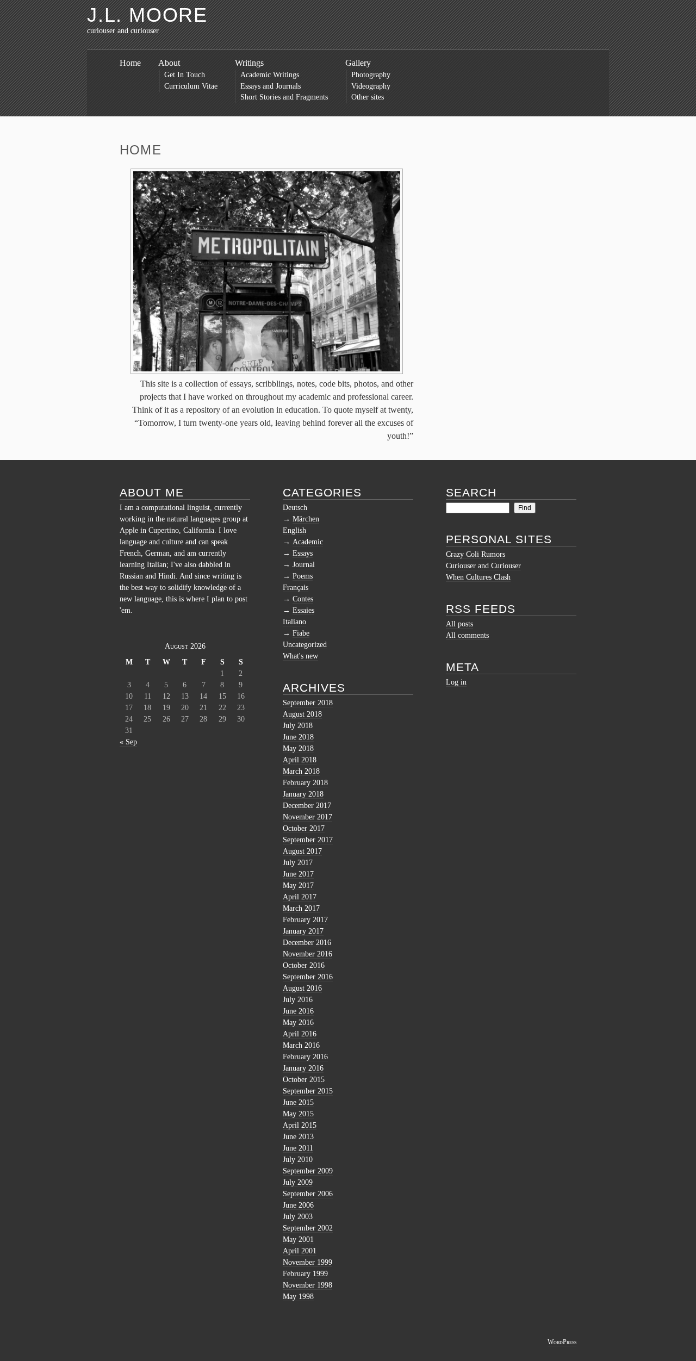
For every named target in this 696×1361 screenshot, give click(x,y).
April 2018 (299, 760)
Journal (304, 565)
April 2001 (299, 1251)
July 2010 (298, 1159)
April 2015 (299, 1125)
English (294, 530)
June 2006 (298, 1205)
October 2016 (304, 965)
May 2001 (298, 1239)
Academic (308, 542)
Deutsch (295, 508)
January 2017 (303, 931)
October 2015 (304, 1080)
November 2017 (307, 817)
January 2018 (303, 794)
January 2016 (303, 1068)
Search (471, 492)
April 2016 (299, 1034)
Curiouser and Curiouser (483, 566)
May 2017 (298, 885)
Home (130, 62)
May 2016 (298, 1022)
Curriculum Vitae (190, 86)
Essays (303, 553)
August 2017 (302, 851)
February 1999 (305, 1274)
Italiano (294, 622)
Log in (456, 682)
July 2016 (298, 1000)
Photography (370, 75)
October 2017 (304, 828)
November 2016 (307, 954)
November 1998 (307, 1285)
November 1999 (307, 1262)
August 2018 (302, 714)
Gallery (358, 62)
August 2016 (302, 988)
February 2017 (305, 920)
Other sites (367, 97)
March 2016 (301, 1045)
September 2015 (308, 1091)
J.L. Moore (147, 15)
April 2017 (299, 897)
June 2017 (298, 874)
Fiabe (301, 633)
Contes (303, 599)
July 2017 (298, 863)
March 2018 (301, 771)
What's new (300, 656)
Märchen (306, 519)
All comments (467, 635)
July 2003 (298, 1217)
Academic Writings (269, 75)
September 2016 (308, 977)
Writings (249, 62)
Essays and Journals (270, 86)
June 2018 (298, 737)
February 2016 (305, 1057)
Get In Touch (184, 75)
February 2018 (305, 783)
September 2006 (308, 1194)
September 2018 (308, 703)
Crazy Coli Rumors (475, 554)
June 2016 (298, 1011)
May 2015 (298, 1114)
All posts (459, 624)
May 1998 (298, 1296)
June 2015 (298, 1102)
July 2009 (298, 1182)
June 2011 (298, 1148)
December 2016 (307, 943)
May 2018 (298, 748)
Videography (370, 86)
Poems (303, 576)
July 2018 (298, 726)
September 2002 (308, 1228)
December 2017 (307, 805)
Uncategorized (305, 645)
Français (295, 587)
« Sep (128, 742)
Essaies (303, 610)
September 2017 (308, 840)
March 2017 (301, 908)
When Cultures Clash (478, 577)
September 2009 (308, 1171)
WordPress (562, 1342)
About (169, 62)
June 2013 (298, 1137)
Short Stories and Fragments (284, 97)
